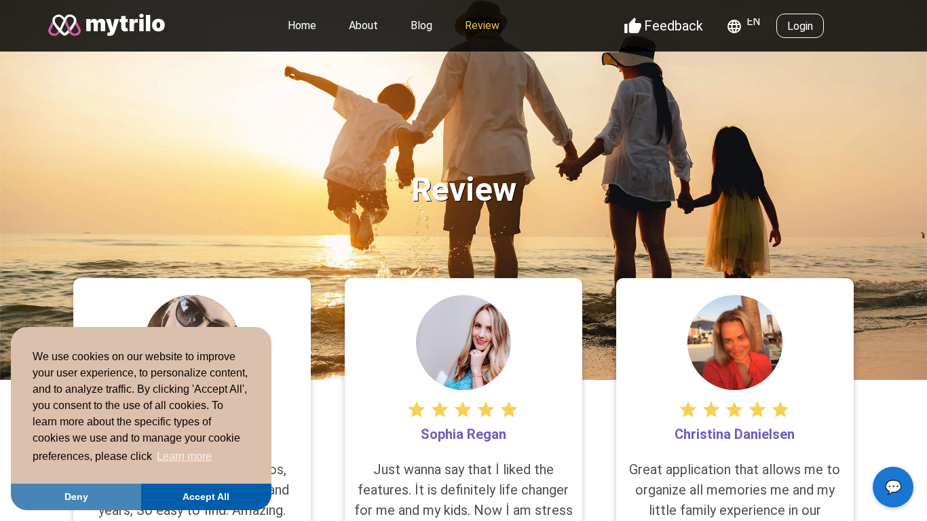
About (363, 25)
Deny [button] (76, 496)
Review (482, 25)
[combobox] (745, 26)
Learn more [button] (184, 456)
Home (302, 25)
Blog (421, 25)
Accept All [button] (206, 496)
